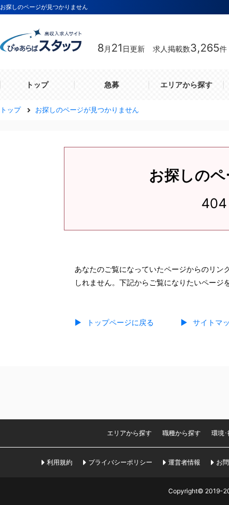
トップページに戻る (114, 322)
